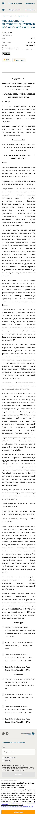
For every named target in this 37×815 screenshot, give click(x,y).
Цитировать (20, 60)
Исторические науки (22, 16)
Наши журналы (30, 3)
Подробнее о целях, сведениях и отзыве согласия (17, 806)
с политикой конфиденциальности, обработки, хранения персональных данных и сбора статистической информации (18, 767)
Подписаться (18, 774)
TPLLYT (32, 38)
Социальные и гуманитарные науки (8, 16)
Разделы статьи (14, 10)
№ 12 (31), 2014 (30, 45)
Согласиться (18, 812)
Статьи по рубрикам (15, 3)
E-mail (3, 747)
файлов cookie (15, 803)
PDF (7, 60)
